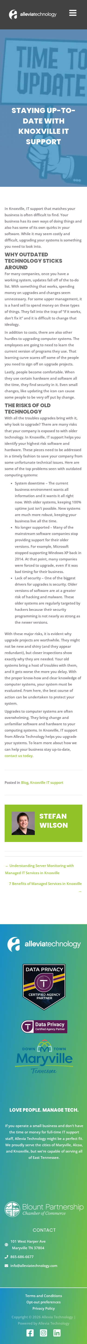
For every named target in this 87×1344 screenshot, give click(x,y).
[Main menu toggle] (73, 13)
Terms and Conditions (43, 1295)
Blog (24, 782)
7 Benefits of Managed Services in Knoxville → (45, 884)
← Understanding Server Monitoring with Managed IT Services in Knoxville (39, 866)
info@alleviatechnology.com (33, 1265)
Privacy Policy (43, 1308)
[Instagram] (43, 1333)
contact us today (18, 755)
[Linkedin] (57, 1333)
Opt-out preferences (43, 1302)
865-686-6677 (22, 1256)
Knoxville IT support (46, 782)
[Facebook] (30, 1333)
